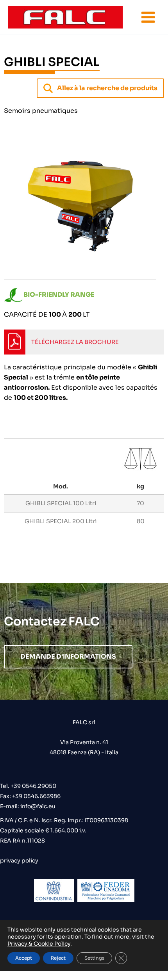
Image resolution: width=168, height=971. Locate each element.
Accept (23, 958)
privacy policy (19, 860)
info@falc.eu (37, 806)
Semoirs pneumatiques (41, 111)
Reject (58, 958)
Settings (94, 958)
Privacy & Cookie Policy (38, 943)
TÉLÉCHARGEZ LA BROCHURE (75, 342)
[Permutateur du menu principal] (148, 17)
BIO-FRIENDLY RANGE (58, 294)
